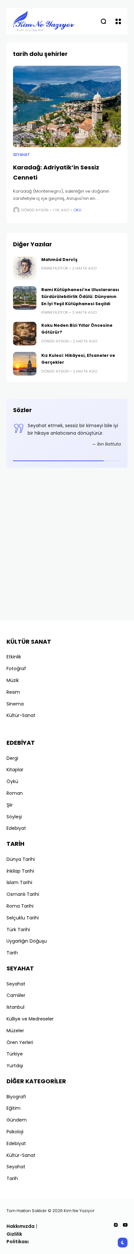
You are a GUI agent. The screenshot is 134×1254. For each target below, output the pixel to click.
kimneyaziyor (54, 268)
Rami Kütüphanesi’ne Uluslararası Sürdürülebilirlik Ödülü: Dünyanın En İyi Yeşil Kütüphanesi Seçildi (80, 296)
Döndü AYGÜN (34, 210)
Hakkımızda (20, 1226)
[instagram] (116, 1225)
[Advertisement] (67, 546)
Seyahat (21, 154)
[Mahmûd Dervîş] (24, 268)
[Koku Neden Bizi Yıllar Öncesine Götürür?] (24, 333)
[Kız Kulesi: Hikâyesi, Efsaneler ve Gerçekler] (24, 363)
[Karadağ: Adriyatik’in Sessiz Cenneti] (67, 106)
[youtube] (125, 1225)
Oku (77, 210)
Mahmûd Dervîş (59, 259)
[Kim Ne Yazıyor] (44, 21)
